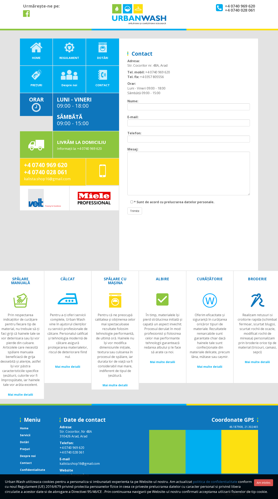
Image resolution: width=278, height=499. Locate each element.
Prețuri (25, 449)
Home (24, 428)
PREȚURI (36, 85)
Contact (26, 463)
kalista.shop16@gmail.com (47, 178)
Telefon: (134, 133)
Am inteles (263, 483)
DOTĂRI (102, 58)
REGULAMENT (69, 58)
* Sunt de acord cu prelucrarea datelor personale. (173, 202)
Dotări (24, 442)
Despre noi (69, 85)
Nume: (132, 101)
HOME (36, 58)
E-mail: (132, 117)
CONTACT (102, 85)
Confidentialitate (32, 470)
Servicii (25, 435)
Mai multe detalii (20, 394)
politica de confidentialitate (215, 481)
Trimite (134, 211)
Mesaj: (132, 149)
